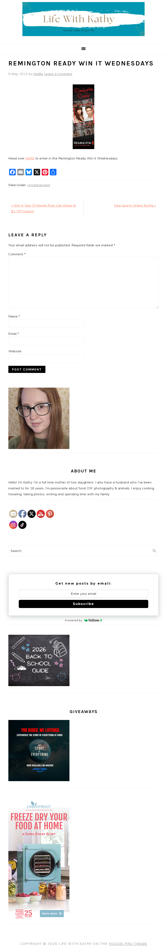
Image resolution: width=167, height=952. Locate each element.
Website (15, 351)
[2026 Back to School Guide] (38, 685)
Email (13, 334)
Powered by (73, 620)
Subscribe (83, 604)
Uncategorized (38, 185)
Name (14, 316)
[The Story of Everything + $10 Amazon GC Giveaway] (38, 780)
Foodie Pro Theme (128, 944)
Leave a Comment (58, 74)
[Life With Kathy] (83, 38)
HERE (29, 158)
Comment (17, 254)
